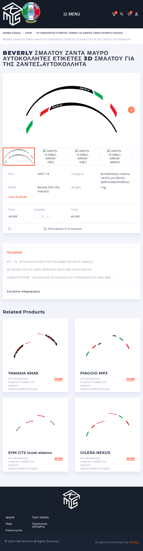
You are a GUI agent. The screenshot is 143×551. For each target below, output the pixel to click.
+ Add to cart (52, 379)
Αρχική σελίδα (12, 33)
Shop (28, 33)
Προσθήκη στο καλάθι (65, 229)
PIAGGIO (43, 191)
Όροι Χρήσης (40, 517)
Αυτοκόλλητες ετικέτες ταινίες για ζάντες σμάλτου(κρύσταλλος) (79, 33)
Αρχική (10, 517)
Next (131, 110)
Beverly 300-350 (48, 187)
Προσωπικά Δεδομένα (39, 525)
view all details (17, 197)
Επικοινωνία (14, 530)
